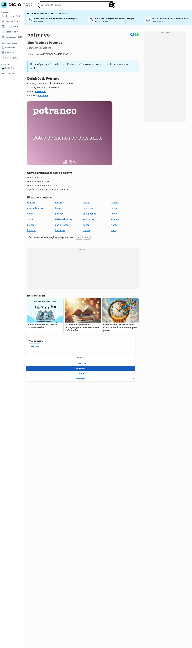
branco (31, 202)
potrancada (80, 363)
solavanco (88, 219)
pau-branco (89, 208)
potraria (80, 373)
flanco (58, 202)
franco (114, 225)
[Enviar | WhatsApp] (137, 34)
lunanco (31, 230)
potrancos (40, 91)
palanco (59, 213)
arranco (31, 219)
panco (86, 225)
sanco (30, 213)
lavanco (59, 208)
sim (79, 237)
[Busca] (111, 4)
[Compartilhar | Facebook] (132, 34)
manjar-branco (35, 208)
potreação (80, 379)
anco (113, 230)
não (87, 237)
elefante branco (63, 219)
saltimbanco (89, 213)
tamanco (115, 208)
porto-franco (62, 225)
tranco (86, 230)
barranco (60, 230)
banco (86, 202)
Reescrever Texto (77, 64)
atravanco (116, 219)
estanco (115, 202)
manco (31, 225)
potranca (43, 95)
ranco (114, 213)
